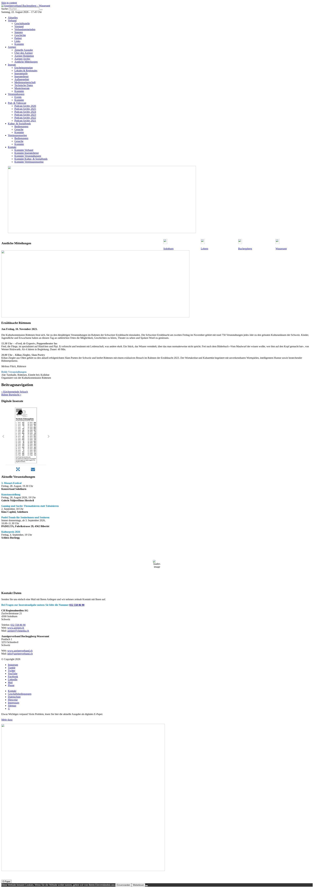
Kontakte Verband (23, 150)
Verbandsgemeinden (24, 29)
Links (17, 41)
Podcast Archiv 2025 (25, 108)
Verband (12, 20)
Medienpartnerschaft (24, 82)
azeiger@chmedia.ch (18, 630)
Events (17, 97)
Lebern (204, 248)
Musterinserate (21, 88)
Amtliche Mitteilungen (26, 61)
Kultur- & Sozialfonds (19, 123)
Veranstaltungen (16, 94)
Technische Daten (23, 85)
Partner (18, 38)
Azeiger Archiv (22, 58)
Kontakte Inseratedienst (26, 153)
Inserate (12, 64)
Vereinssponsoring (17, 135)
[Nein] (146, 885)
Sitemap (12, 705)
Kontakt (12, 147)
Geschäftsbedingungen (19, 693)
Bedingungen (21, 126)
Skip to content (9, 2)
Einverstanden (123, 885)
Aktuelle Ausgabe (23, 50)
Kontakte (19, 44)
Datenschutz (14, 696)
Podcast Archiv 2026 (25, 105)
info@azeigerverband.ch (20, 653)
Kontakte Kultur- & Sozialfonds (30, 158)
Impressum (13, 702)
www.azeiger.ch (15, 627)
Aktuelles (13, 17)
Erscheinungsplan (23, 67)
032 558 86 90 (76, 604)
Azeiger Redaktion (24, 55)
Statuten (18, 32)
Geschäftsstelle (22, 23)
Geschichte (20, 35)
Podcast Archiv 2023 (25, 114)
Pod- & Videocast (17, 103)
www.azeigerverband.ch (20, 650)
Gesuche (18, 129)
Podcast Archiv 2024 (25, 111)
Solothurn (168, 248)
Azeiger (12, 47)
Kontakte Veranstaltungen (27, 156)
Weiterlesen (138, 885)
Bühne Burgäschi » (11, 394)
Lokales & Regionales (25, 70)
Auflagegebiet (21, 79)
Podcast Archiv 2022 (25, 117)
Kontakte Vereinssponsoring (29, 161)
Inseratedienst (21, 76)
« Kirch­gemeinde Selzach (14, 391)
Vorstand (19, 26)
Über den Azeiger (23, 53)
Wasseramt (281, 248)
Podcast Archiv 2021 (25, 120)
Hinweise (13, 699)
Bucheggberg (245, 248)
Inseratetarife (21, 73)
